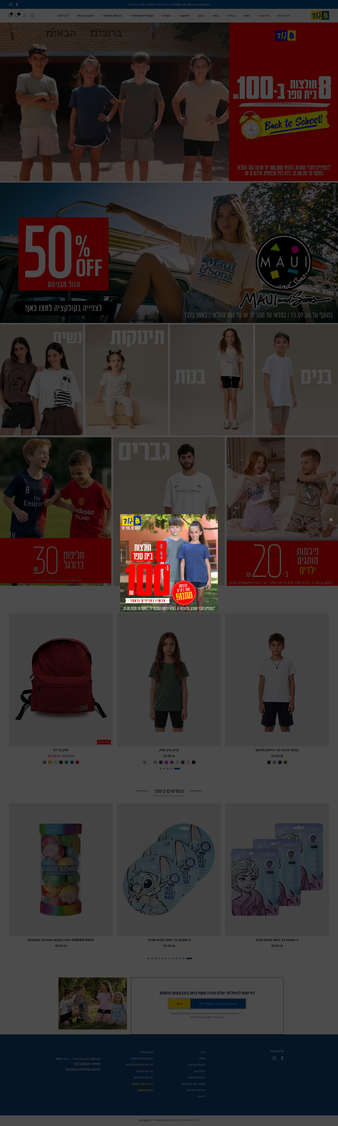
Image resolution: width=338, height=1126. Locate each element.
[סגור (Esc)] (331, 520)
